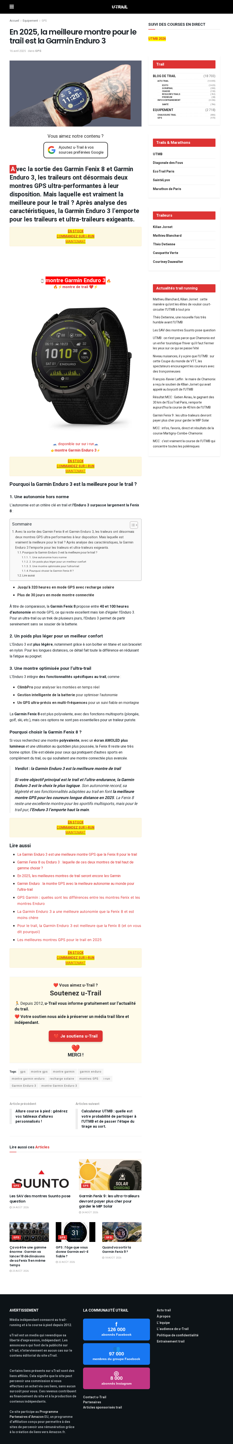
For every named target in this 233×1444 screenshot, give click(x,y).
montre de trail (75, 287)
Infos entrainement (168, 100)
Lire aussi (28, 575)
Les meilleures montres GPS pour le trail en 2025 (59, 939)
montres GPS (88, 1079)
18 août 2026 (112, 1258)
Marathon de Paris (167, 189)
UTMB (157, 154)
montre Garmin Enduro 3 (75, 450)
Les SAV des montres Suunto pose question (40, 1198)
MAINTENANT (75, 236)
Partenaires (92, 1402)
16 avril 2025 (18, 51)
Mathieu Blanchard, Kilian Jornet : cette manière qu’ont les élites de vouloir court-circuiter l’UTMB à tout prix (182, 304)
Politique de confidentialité (177, 1335)
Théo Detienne (164, 244)
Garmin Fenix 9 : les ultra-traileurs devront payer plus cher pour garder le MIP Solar (109, 1201)
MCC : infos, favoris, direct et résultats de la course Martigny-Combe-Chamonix (183, 431)
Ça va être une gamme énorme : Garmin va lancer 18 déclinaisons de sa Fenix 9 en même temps (28, 1256)
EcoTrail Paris (163, 171)
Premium (167, 97)
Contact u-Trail (94, 1397)
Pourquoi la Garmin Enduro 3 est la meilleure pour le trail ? (59, 552)
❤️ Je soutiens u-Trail (76, 1036)
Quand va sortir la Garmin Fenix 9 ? (116, 1249)
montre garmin (64, 1072)
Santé (165, 105)
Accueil (14, 21)
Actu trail (164, 1310)
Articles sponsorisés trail (102, 1407)
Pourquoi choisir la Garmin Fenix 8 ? (51, 571)
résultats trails (171, 94)
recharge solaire (62, 1079)
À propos (163, 1316)
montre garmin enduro (28, 1079)
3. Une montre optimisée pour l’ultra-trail (54, 566)
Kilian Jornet (162, 227)
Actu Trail (163, 81)
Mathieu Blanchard (167, 235)
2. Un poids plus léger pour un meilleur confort (57, 562)
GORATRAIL (167, 88)
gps (23, 1072)
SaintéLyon (161, 180)
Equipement (30, 21)
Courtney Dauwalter (168, 261)
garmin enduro (90, 1072)
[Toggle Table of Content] (132, 525)
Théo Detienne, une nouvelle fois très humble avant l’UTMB (179, 320)
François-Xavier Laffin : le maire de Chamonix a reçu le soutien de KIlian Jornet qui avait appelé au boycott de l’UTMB (184, 384)
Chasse (166, 91)
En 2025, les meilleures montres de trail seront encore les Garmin (69, 876)
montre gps (39, 1072)
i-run (107, 1079)
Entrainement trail (171, 1341)
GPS (44, 21)
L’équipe (163, 1322)
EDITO (165, 85)
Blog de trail (164, 76)
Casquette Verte (165, 253)
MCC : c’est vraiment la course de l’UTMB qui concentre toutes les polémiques (184, 444)
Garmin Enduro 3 (24, 1086)
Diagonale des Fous (168, 162)
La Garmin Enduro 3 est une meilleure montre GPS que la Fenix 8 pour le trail (77, 854)
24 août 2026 (20, 1207)
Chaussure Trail (166, 115)
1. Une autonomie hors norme (47, 557)
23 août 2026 (20, 1271)
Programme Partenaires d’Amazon (34, 1414)
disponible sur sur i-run (76, 444)
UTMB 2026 (157, 38)
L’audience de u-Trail (173, 1329)
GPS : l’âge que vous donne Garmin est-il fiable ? (72, 1252)
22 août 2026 (66, 1262)
